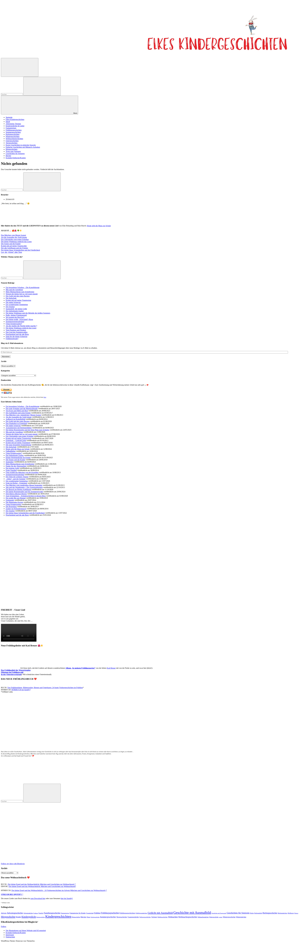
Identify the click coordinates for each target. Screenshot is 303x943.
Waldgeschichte (162, 917)
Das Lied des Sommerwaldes (16, 332)
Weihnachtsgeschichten (14, 139)
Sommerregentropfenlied (15, 322)
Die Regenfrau (11, 507)
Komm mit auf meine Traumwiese (18, 300)
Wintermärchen (241, 917)
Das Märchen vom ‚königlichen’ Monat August (23, 415)
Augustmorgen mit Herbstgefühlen (19, 428)
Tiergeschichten (11, 143)
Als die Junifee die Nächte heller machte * (21, 326)
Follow (3, 926)
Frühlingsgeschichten (14, 130)
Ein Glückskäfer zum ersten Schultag (15, 239)
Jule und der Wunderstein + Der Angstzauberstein (24, 487)
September (10, 462)
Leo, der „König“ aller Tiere (11, 252)
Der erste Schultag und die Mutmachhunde (22, 409)
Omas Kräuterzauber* (14, 324)
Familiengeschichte (52, 913)
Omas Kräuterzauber (13, 504)
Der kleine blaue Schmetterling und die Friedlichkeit (20, 250)
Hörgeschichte (8, 916)
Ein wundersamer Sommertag (17, 305)
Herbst (252, 913)
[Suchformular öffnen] (19, 67)
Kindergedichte (40, 917)
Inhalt (8, 122)
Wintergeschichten (12, 136)
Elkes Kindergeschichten (15, 119)
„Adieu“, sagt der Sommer (15, 479)
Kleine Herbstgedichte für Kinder (18, 458)
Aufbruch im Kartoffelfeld (15, 419)
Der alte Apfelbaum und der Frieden (14, 248)
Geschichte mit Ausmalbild (192, 912)
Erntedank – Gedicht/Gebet (16, 440)
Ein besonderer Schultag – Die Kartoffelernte (22, 287)
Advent (3, 913)
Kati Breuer (111, 668)
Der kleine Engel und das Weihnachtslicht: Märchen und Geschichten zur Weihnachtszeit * (41, 884)
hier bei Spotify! (67, 898)
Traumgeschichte (133, 917)
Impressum (10, 935)
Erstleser (35, 913)
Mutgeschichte (76, 917)
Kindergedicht (29, 916)
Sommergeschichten (13, 132)
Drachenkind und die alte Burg (17, 334)
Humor (296, 913)
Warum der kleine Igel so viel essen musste (22, 294)
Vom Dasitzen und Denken (16, 330)
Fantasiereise (65, 913)
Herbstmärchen (282, 913)
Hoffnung (291, 913)
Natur (88, 917)
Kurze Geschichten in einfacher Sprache (21, 145)
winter (220, 917)
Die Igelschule (11, 298)
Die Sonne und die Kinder (11, 244)
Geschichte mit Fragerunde (219, 913)
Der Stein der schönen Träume (17, 477)
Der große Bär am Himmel (16, 498)
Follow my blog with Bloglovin (13, 864)
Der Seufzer (10, 307)
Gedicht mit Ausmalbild (160, 912)
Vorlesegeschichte (145, 917)
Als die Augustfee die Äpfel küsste (14, 237)
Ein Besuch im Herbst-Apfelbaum (18, 489)
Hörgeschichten (11, 149)
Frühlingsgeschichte (110, 913)
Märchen (83, 917)
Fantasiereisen (11, 128)
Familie (40, 913)
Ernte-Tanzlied (11, 470)
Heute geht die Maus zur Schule (99, 226)
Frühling (97, 913)
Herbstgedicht (258, 913)
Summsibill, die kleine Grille (16, 309)
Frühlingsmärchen (141, 913)
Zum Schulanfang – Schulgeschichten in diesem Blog (26, 496)
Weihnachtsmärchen (203, 917)
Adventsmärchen (28, 913)
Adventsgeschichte (15, 913)
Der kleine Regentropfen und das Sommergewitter (24, 492)
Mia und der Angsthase (14, 290)
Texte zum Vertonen (13, 151)
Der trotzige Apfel (12, 468)
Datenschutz (10, 937)
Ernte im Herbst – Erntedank (16, 483)
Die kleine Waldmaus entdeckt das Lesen (16, 242)
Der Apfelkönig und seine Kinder (18, 413)
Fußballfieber (11, 451)
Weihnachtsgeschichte (187, 917)
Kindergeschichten (58, 916)
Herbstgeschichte (270, 913)
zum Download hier (37, 898)
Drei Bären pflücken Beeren (16, 494)
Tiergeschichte (121, 917)
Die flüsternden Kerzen (14, 502)
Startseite (9, 117)
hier (45, 397)
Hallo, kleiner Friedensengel (16, 315)
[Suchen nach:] (12, 94)
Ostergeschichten (12, 141)
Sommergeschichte (108, 917)
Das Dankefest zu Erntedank (16, 423)
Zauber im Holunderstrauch (16, 509)
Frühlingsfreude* (12, 339)
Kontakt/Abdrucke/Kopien (16, 158)
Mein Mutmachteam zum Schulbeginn (20, 292)
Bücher (8, 156)
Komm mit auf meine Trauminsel (18, 443)
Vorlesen (154, 917)
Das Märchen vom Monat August (13, 235)
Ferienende (10, 500)
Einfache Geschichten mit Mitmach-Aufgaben (23, 147)
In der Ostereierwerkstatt (11, 674)
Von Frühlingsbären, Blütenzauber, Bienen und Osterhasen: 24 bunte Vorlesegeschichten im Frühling (45, 688)
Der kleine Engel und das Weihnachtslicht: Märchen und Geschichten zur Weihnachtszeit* (42, 886)
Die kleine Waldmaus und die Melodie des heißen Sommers (28, 313)
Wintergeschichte (229, 917)
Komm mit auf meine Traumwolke (14, 246)
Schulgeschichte (95, 917)
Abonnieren (6, 356)
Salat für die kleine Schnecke (16, 336)
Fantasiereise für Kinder (78, 913)
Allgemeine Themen (13, 124)
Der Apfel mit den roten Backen (18, 296)
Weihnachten (173, 917)
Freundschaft (90, 913)
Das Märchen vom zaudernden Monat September (24, 485)
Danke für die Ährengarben (16, 466)
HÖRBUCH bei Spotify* (21, 690)
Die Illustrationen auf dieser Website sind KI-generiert (26, 931)
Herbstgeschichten (12, 134)
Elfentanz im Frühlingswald (12, 672)
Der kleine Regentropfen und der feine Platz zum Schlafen (27, 430)
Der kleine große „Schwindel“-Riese (19, 319)
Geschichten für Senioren (15, 154)
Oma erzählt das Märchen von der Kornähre (22, 472)
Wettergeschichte (213, 917)
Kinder (18, 917)
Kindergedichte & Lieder (15, 126)
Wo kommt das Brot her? (15, 317)
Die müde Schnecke (13, 302)
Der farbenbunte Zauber (15, 311)
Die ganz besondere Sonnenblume (18, 445)
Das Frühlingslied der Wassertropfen (16, 670)
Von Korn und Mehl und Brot (17, 411)
